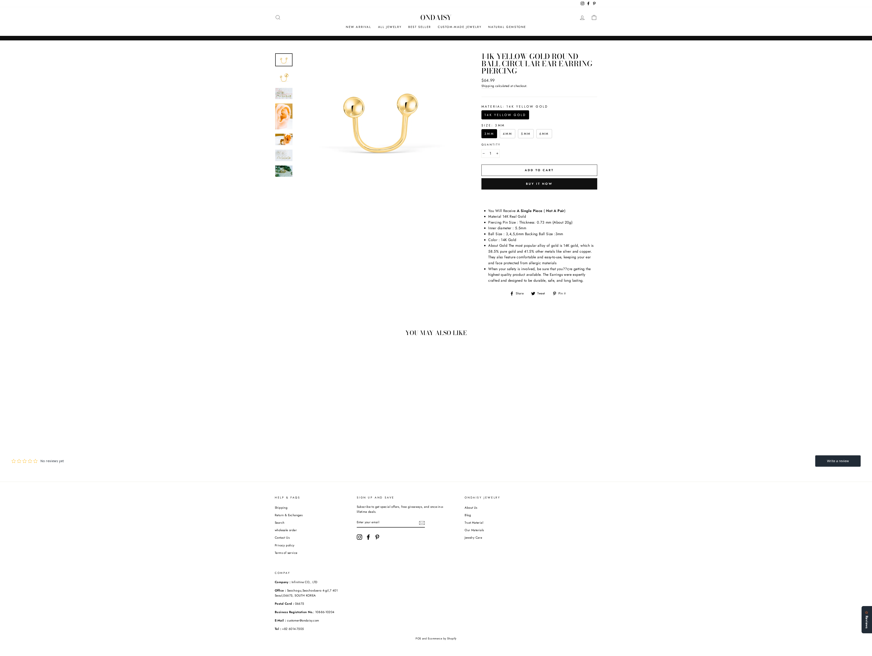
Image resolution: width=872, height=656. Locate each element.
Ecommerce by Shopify (442, 638)
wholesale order (286, 530)
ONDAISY (436, 17)
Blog (468, 515)
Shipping (487, 86)
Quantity (491, 145)
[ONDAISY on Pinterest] (377, 537)
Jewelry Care (473, 537)
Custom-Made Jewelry (459, 27)
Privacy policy (285, 545)
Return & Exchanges (288, 515)
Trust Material (474, 522)
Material (514, 106)
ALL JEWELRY (390, 27)
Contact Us (282, 537)
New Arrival (358, 27)
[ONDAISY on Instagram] (359, 537)
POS (418, 638)
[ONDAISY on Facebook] (368, 537)
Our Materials (474, 530)
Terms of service (286, 552)
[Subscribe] (422, 522)
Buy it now (539, 184)
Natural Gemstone (507, 27)
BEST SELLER (419, 27)
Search (279, 522)
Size (493, 125)
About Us (471, 507)
